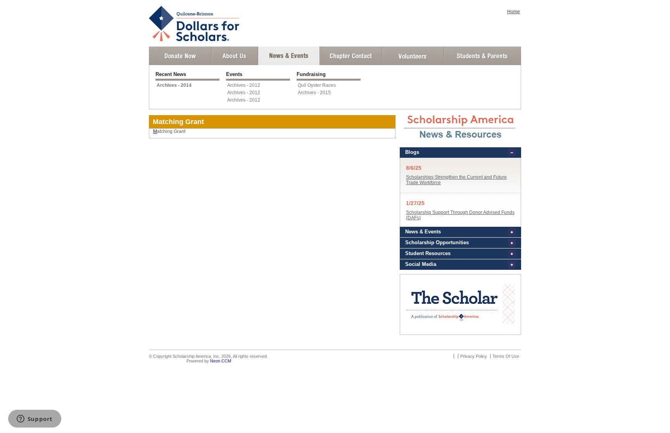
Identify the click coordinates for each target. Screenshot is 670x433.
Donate (180, 56)
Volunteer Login (412, 56)
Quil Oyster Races (317, 85)
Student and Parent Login (482, 56)
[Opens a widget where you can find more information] (34, 419)
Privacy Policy (473, 356)
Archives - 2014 (174, 85)
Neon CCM (220, 361)
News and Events (289, 56)
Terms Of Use (505, 356)
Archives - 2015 (314, 92)
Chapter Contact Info (351, 56)
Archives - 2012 (243, 85)
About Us (234, 56)
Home (513, 11)
